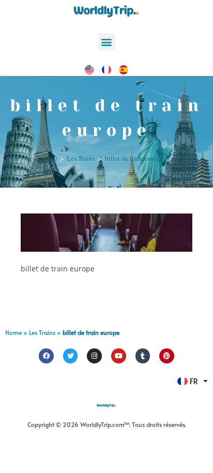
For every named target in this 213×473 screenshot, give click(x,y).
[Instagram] (94, 355)
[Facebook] (46, 355)
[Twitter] (70, 355)
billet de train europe (134, 158)
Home (13, 332)
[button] (106, 41)
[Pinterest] (166, 355)
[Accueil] (53, 158)
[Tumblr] (142, 355)
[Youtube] (118, 355)
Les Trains (42, 332)
